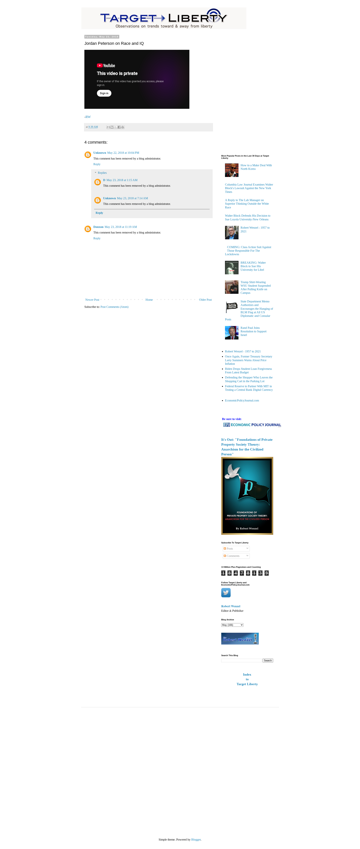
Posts (229, 548)
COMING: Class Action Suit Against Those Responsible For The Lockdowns (248, 250)
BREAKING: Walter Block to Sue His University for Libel (253, 266)
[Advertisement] (236, 92)
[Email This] (108, 127)
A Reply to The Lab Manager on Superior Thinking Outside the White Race (247, 203)
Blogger (196, 839)
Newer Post (92, 299)
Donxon (98, 226)
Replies (102, 172)
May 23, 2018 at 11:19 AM (121, 226)
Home (149, 299)
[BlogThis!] (112, 127)
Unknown (99, 152)
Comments (232, 555)
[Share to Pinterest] (122, 127)
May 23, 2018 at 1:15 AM (121, 180)
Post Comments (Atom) (114, 306)
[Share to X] (115, 127)
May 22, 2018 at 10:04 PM (123, 152)
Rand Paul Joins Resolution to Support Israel (253, 331)
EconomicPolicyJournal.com (242, 400)
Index (247, 674)
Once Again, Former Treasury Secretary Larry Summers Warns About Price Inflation (248, 360)
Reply (96, 164)
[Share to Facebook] (119, 127)
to (247, 679)
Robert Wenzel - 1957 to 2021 (243, 351)
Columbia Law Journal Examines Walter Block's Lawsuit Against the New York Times (249, 188)
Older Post (205, 299)
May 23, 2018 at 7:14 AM (132, 198)
